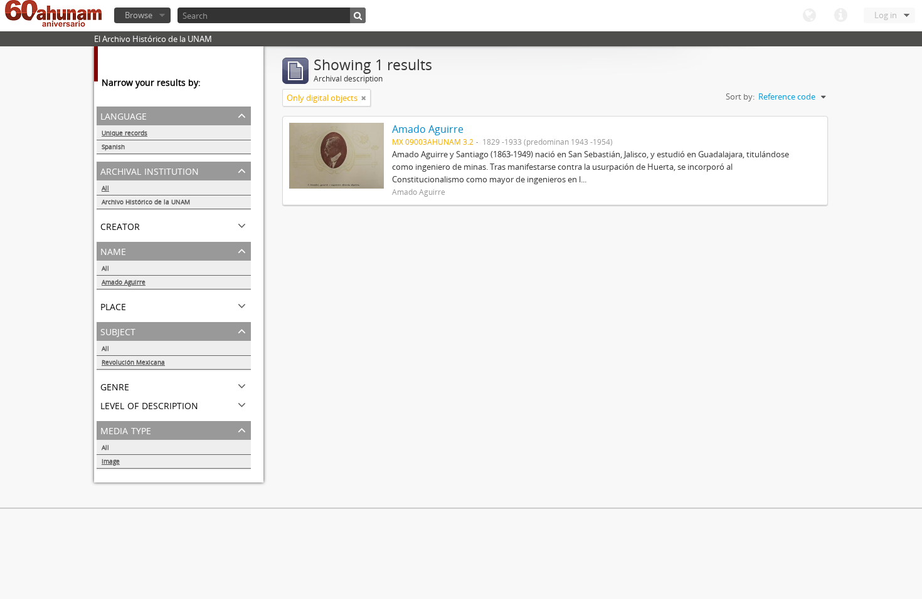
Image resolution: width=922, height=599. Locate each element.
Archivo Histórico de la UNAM (146, 201)
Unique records (124, 132)
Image (111, 461)
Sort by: (740, 96)
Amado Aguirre (124, 282)
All (105, 188)
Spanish (113, 146)
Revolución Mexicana (133, 362)
